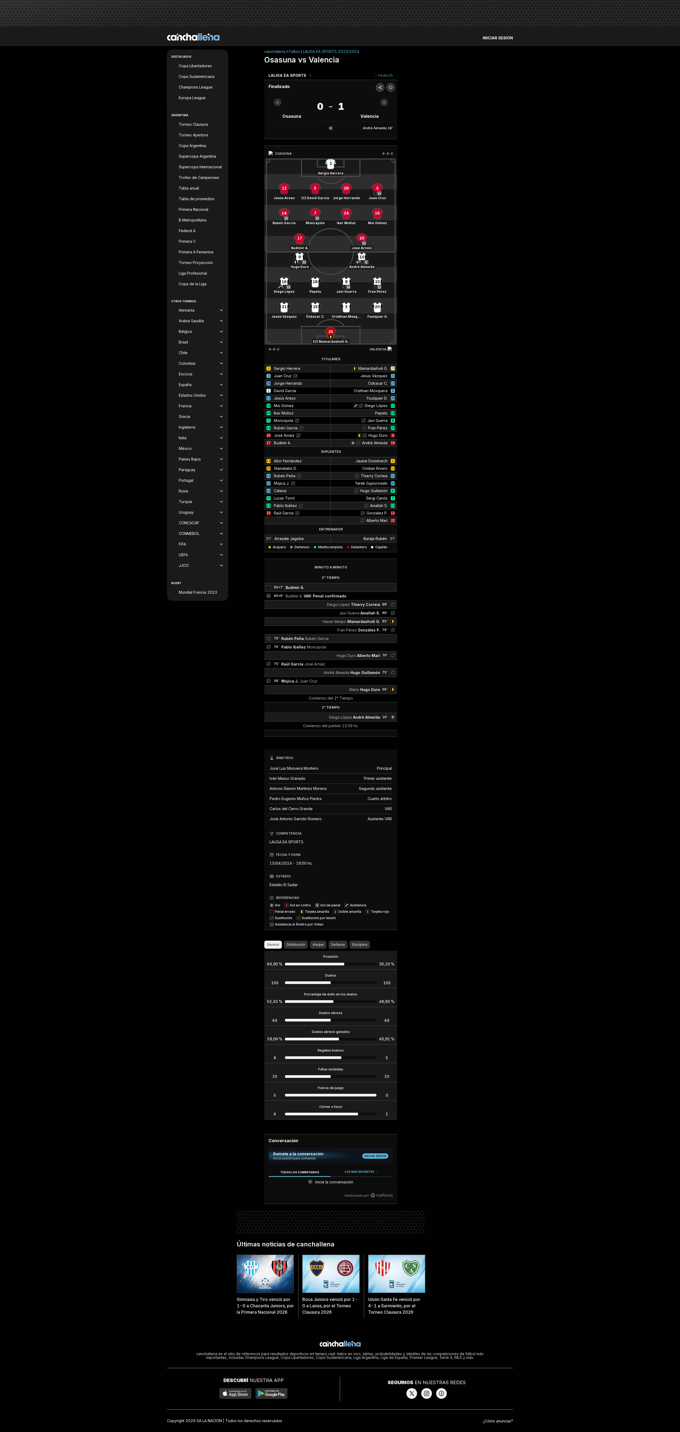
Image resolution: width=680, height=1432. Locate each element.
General (273, 945)
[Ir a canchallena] (193, 37)
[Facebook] (441, 1393)
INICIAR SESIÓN (498, 38)
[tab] (299, 1172)
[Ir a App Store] (235, 1393)
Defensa (338, 945)
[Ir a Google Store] (271, 1393)
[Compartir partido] (380, 87)
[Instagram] (426, 1393)
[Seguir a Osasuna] (277, 102)
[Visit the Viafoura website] (381, 1195)
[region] (331, 1183)
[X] (411, 1393)
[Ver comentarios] (390, 87)
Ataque (318, 945)
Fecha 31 (385, 75)
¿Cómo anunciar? (498, 1421)
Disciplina (359, 945)
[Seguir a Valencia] (384, 102)
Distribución (296, 945)
